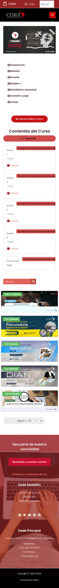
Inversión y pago (19, 95)
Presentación (17, 64)
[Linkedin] (39, 515)
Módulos (15, 70)
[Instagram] (34, 515)
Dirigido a (15, 83)
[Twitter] (24, 515)
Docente (14, 77)
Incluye (14, 101)
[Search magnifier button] (33, 281)
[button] (29, 65)
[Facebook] (19, 515)
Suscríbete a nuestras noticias (29, 462)
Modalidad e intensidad (23, 89)
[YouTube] (29, 515)
